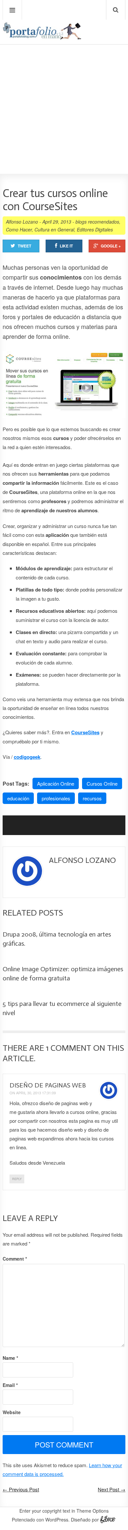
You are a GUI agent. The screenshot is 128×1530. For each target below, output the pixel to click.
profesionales (56, 798)
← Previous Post (21, 1489)
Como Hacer (19, 229)
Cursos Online (102, 783)
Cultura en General (54, 229)
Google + (111, 246)
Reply (17, 1179)
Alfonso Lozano (22, 221)
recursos (92, 798)
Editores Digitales (95, 229)
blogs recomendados (97, 221)
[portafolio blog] (42, 37)
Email (10, 1385)
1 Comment (68, 1048)
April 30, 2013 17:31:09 (36, 1092)
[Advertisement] (64, 90)
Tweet (24, 246)
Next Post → (111, 1489)
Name (10, 1358)
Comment (15, 1258)
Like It (66, 246)
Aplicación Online (55, 783)
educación (18, 798)
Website (12, 1412)
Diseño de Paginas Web (48, 1085)
